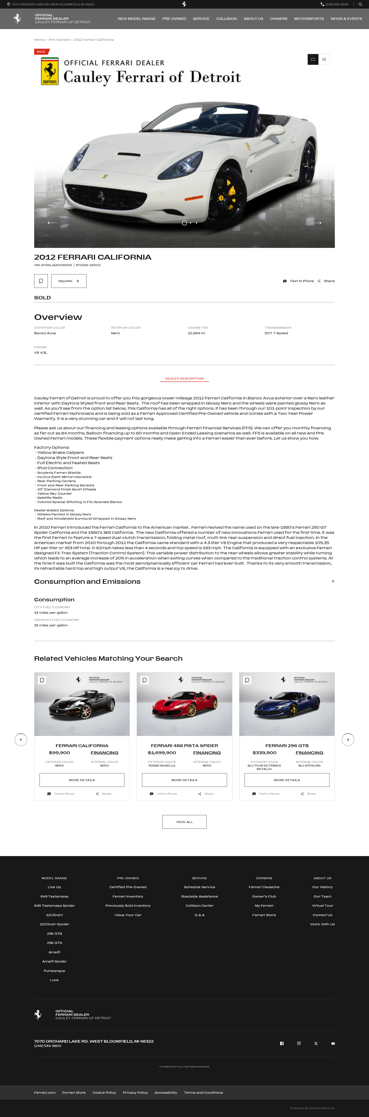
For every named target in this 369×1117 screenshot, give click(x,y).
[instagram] (299, 1043)
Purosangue (54, 970)
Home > (40, 39)
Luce (54, 980)
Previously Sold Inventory (128, 905)
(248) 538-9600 (47, 1045)
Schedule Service (199, 887)
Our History (322, 887)
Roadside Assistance (199, 896)
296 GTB (54, 933)
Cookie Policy (104, 1092)
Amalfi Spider (54, 961)
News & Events (346, 19)
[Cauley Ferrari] (184, 4)
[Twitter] (316, 1043)
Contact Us (322, 915)
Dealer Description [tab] (184, 378)
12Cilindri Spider (54, 924)
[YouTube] (333, 1043)
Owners (278, 19)
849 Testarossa (54, 896)
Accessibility (166, 1092)
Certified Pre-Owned (128, 887)
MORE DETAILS (82, 780)
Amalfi (54, 952)
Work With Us (322, 924)
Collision (226, 19)
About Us (253, 19)
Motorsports (309, 19)
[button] (53, 223)
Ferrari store (264, 915)
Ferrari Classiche (264, 887)
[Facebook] (282, 1043)
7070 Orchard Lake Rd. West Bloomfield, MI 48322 (94, 1041)
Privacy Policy (135, 1092)
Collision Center (200, 905)
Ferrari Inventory (128, 896)
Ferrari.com (45, 1092)
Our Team (323, 896)
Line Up (54, 887)
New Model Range (137, 19)
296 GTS (54, 942)
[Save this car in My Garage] (41, 281)
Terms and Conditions (203, 1092)
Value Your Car (128, 915)
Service (201, 19)
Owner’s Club (264, 896)
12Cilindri (54, 915)
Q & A (200, 915)
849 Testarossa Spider (54, 905)
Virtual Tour (322, 905)
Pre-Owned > (60, 39)
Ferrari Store (74, 1092)
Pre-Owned (174, 19)
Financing (104, 752)
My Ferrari (264, 905)
